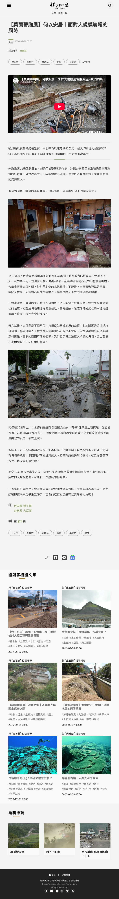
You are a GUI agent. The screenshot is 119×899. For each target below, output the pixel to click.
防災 (20, 646)
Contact (57, 891)
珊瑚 (40, 784)
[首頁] (59, 5)
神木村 (13, 641)
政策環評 (86, 642)
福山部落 (86, 719)
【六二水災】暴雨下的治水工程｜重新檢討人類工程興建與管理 (32, 633)
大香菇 (45, 61)
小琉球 (29, 789)
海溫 (25, 784)
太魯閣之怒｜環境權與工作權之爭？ (84, 632)
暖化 (32, 784)
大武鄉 (27, 510)
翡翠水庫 (104, 714)
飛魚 (104, 789)
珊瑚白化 (15, 784)
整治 (40, 641)
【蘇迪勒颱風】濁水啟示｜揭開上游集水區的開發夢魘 (85, 706)
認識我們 (66, 874)
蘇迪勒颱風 (39, 719)
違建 (12, 719)
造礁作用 (76, 784)
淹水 (12, 646)
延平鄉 (27, 506)
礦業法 (87, 637)
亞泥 (76, 642)
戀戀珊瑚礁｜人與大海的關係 (80, 778)
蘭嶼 (38, 789)
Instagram (62, 891)
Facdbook (46, 891)
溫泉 (20, 714)
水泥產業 (76, 637)
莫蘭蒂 (72, 61)
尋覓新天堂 (17, 852)
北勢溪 (82, 714)
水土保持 (99, 637)
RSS (73, 891)
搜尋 (110, 5)
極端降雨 (30, 646)
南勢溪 (92, 714)
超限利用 (41, 714)
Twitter (67, 891)
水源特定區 (24, 719)
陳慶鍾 (23, 50)
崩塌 (96, 719)
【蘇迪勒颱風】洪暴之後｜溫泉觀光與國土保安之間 (32, 706)
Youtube (51, 891)
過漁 (96, 789)
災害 (10, 42)
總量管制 (68, 789)
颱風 (59, 61)
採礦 (65, 637)
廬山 (50, 714)
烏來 (12, 714)
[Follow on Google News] (72, 557)
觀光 (96, 784)
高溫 (12, 789)
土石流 (15, 61)
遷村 (86, 532)
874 (20, 521)
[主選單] (9, 5)
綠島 (20, 789)
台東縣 (18, 506)
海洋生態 (15, 793)
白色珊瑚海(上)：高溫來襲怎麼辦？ (30, 778)
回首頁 (52, 874)
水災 (32, 641)
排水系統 (43, 646)
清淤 (48, 641)
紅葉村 (30, 61)
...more (86, 61)
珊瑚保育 (48, 789)
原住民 (87, 789)
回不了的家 (53, 852)
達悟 (78, 789)
